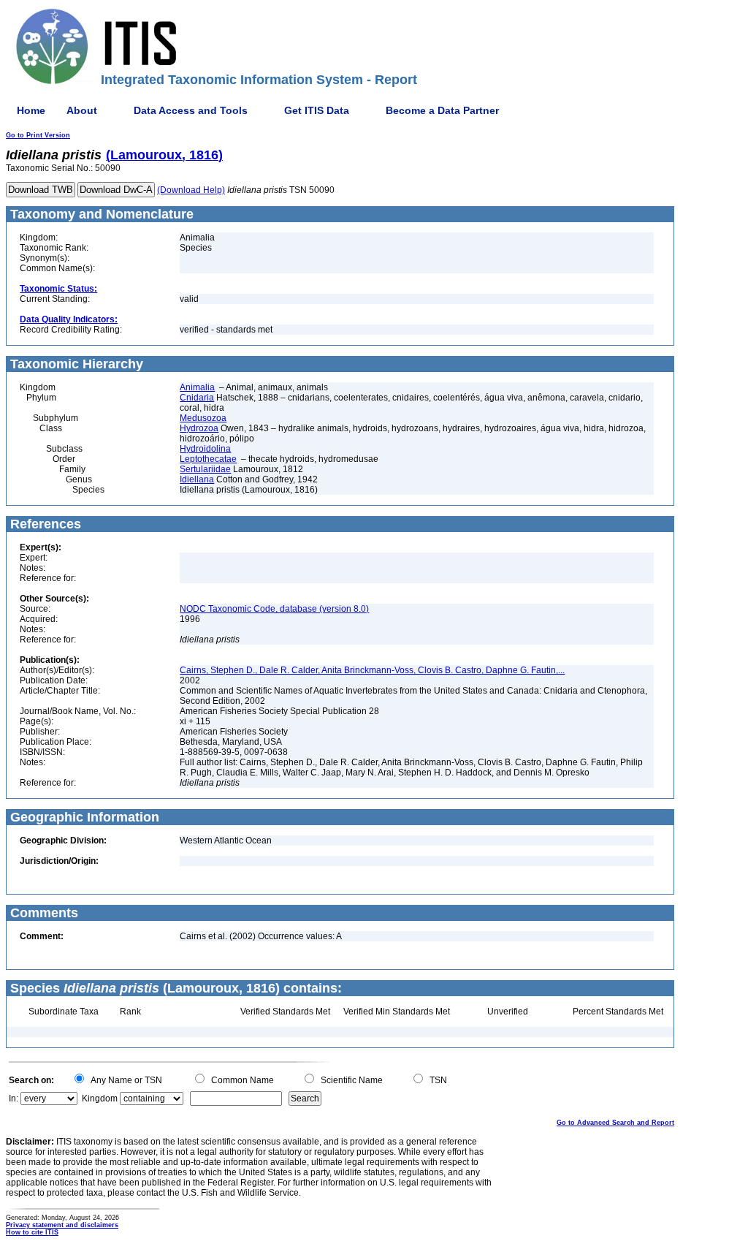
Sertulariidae (205, 469)
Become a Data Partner (442, 110)
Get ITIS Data (316, 110)
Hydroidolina (205, 449)
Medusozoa (203, 418)
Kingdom (100, 1098)
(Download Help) (191, 190)
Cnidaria (197, 397)
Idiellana (197, 479)
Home (31, 110)
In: (13, 1098)
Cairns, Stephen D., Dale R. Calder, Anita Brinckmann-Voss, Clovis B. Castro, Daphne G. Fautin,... (372, 670)
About (81, 110)
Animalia (197, 387)
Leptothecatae (208, 459)
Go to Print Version (38, 135)
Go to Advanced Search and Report (615, 1122)
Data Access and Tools (191, 110)
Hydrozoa (199, 428)
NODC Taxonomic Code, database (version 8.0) (274, 609)
